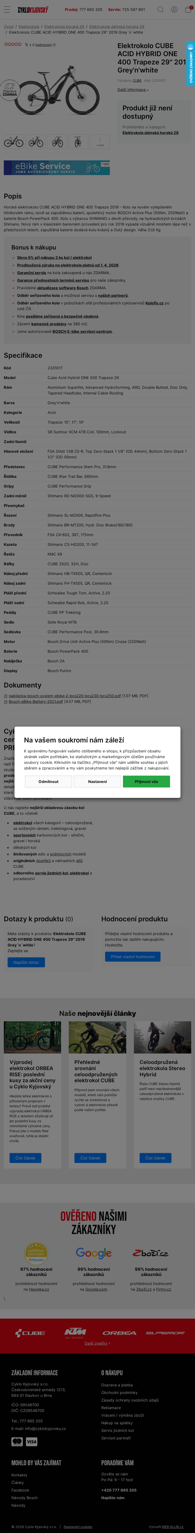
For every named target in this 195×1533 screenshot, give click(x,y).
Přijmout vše (146, 781)
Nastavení (97, 781)
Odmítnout (48, 781)
